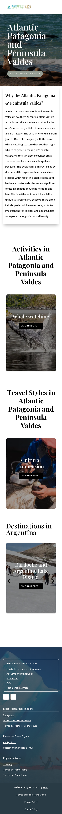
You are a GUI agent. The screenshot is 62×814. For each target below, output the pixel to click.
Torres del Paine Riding (15, 769)
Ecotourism (12, 678)
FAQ (9, 683)
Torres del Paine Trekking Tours (20, 725)
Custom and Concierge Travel (18, 747)
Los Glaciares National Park (17, 720)
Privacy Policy (31, 802)
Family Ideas (9, 742)
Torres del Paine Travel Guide (31, 794)
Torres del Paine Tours (15, 774)
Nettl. (45, 787)
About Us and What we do (20, 673)
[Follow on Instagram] (13, 697)
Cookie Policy (31, 809)
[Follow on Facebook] (6, 697)
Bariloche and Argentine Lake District (31, 575)
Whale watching (31, 321)
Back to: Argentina (25, 74)
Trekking (8, 764)
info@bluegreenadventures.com (24, 669)
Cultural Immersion (31, 468)
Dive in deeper (29, 326)
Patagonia (8, 715)
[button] (53, 337)
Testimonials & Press (17, 687)
